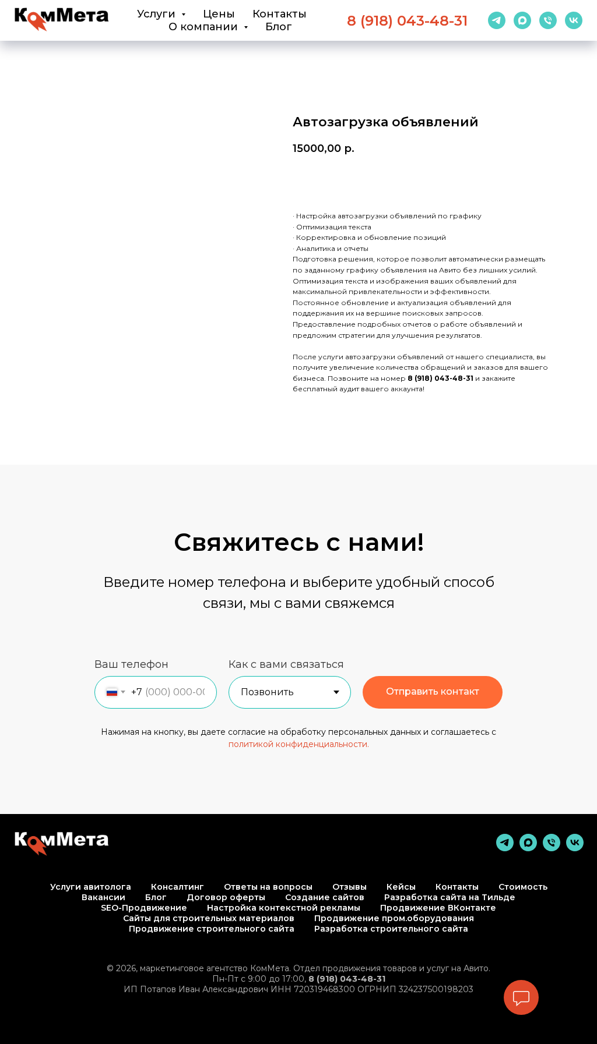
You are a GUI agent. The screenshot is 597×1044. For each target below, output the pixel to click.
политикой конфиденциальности (298, 744)
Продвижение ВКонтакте (438, 908)
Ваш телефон (131, 664)
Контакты (279, 14)
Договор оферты (226, 897)
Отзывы (349, 887)
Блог (278, 26)
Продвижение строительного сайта (211, 928)
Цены (219, 14)
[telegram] (496, 20)
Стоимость (522, 887)
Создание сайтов (324, 897)
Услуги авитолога (90, 887)
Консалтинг (177, 887)
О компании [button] (204, 26)
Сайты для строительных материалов (208, 918)
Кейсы (401, 887)
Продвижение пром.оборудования (394, 918)
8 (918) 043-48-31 (407, 20)
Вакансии (103, 897)
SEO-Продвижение (144, 908)
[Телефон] (548, 20)
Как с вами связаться (286, 664)
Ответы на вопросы (268, 887)
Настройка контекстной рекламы (283, 908)
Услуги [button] (157, 14)
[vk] (573, 20)
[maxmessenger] (522, 20)
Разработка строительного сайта (391, 928)
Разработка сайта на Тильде (449, 897)
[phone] (551, 848)
